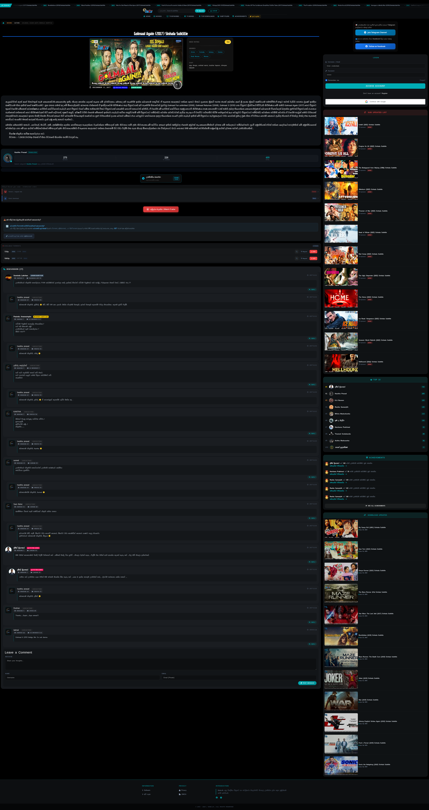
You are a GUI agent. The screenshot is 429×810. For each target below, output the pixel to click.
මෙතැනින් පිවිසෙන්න (337, 466)
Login (214, 11)
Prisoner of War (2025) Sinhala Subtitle (373, 211)
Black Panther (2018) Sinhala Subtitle (39, 5)
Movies (159, 16)
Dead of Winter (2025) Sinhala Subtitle (373, 232)
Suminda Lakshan (21, 275)
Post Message (308, 683)
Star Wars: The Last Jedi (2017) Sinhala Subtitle (376, 614)
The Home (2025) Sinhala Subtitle (371, 297)
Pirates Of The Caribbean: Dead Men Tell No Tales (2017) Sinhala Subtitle (214, 5)
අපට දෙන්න (255, 16)
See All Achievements (376, 506)
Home (148, 16)
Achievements (241, 16)
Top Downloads (207, 16)
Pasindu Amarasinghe (22, 316)
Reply (313, 289)
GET (314, 251)
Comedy (202, 52)
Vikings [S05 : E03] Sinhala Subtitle (169, 5)
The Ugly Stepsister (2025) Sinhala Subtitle (374, 276)
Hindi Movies (195, 56)
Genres (220, 52)
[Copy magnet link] (297, 251)
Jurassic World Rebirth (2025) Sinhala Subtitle (375, 340)
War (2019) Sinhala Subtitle (368, 700)
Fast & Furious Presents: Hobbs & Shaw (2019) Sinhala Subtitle (127, 5)
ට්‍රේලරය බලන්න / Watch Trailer (162, 209)
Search (201, 11)
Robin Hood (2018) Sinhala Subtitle (294, 5)
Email (164, 674)
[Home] (3, 23)
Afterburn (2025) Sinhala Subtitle (370, 189)
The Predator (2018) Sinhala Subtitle (261, 5)
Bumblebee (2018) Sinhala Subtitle (403, 5)
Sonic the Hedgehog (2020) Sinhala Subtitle (374, 764)
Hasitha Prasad (121, 87)
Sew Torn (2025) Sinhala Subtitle (370, 549)
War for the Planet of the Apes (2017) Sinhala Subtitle (79, 5)
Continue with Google (377, 102)
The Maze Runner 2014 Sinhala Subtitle (373, 592)
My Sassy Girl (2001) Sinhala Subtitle (372, 527)
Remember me (333, 80)
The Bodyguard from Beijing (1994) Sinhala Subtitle (378, 168)
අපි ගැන (147, 794)
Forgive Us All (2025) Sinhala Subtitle (372, 146)
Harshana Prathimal (337, 471)
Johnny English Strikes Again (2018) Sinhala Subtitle (378, 721)
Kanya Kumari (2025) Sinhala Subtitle (372, 570)
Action (193, 52)
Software (147, 790)
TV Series (190, 16)
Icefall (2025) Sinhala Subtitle (369, 125)
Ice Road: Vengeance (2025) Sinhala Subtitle (375, 319)
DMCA (184, 794)
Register (385, 93)
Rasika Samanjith (336, 480)
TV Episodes (174, 16)
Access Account (375, 86)
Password (330, 71)
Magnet (305, 251)
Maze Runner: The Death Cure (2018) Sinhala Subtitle (378, 657)
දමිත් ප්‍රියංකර (19, 548)
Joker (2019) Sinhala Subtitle (369, 678)
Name (7, 674)
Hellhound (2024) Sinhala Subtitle (371, 362)
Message (8, 657)
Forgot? (422, 80)
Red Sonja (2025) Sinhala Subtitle (371, 254)
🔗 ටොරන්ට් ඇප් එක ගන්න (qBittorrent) (19, 236)
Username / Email (333, 62)
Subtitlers (224, 16)
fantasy (211, 52)
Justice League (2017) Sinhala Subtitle (368, 5)
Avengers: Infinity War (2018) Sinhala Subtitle (331, 5)
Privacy (183, 790)
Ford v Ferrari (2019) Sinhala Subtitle (372, 743)
